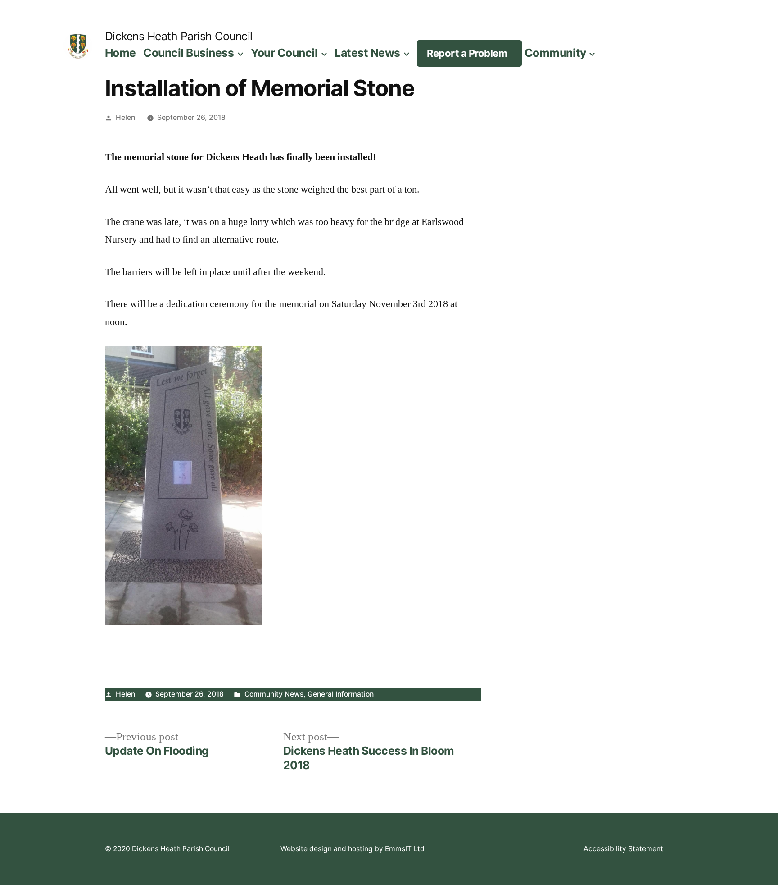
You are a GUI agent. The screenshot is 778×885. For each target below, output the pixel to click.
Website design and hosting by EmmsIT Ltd (352, 848)
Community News (273, 694)
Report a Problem (467, 53)
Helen (125, 117)
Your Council (284, 53)
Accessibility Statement (623, 848)
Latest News (367, 53)
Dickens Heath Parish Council (179, 36)
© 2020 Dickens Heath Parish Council (167, 848)
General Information (341, 694)
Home (120, 53)
